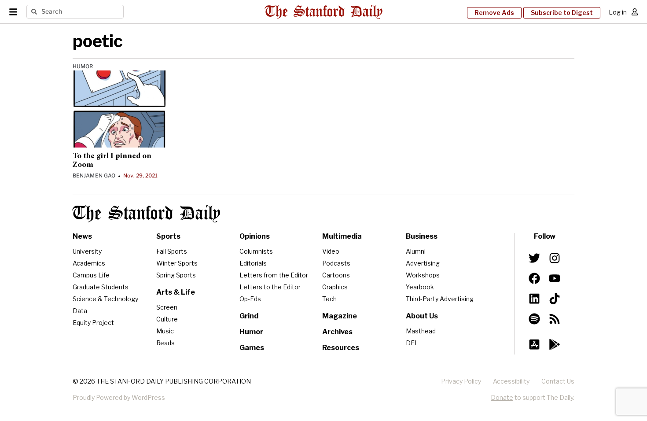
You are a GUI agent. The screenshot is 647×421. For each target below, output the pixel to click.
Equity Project (93, 322)
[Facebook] (534, 278)
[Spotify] (534, 319)
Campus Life (91, 275)
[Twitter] (534, 258)
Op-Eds (250, 299)
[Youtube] (554, 278)
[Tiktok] (554, 298)
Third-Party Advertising (440, 299)
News (82, 236)
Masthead (421, 331)
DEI (411, 343)
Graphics (335, 287)
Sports (168, 236)
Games (251, 347)
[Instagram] (554, 258)
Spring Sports (176, 275)
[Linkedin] (534, 298)
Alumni (416, 251)
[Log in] (634, 11)
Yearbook (420, 287)
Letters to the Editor (270, 287)
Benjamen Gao (94, 175)
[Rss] (554, 319)
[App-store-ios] (534, 344)
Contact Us (557, 381)
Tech (329, 299)
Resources (340, 347)
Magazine (339, 316)
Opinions (254, 236)
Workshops (423, 275)
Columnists (256, 251)
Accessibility (511, 381)
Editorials (253, 263)
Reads (165, 343)
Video (330, 251)
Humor (83, 66)
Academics (89, 263)
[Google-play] (554, 344)
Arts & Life (175, 292)
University (87, 251)
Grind (248, 316)
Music (165, 331)
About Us (422, 316)
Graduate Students (101, 287)
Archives (337, 332)
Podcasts (336, 263)
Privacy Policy (461, 381)
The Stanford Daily (147, 213)
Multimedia (342, 236)
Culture (167, 319)
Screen (166, 307)
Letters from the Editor (273, 275)
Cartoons (336, 275)
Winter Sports (177, 263)
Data (80, 310)
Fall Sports (171, 251)
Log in (618, 12)
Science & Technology (105, 299)
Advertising (423, 263)
